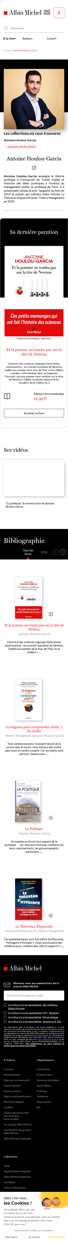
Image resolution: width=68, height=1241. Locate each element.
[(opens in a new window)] (34, 168)
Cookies (8, 1107)
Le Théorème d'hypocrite (34, 926)
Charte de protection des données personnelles (16, 1116)
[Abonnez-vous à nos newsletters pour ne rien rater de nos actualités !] (45, 12)
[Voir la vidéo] (51, 818)
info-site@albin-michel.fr (48, 1039)
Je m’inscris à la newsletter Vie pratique (33, 1017)
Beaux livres (44, 1101)
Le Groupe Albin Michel (17, 1124)
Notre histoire (12, 1074)
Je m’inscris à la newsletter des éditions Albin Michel (33, 1006)
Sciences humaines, (28, 338)
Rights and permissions (17, 1096)
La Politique (34, 829)
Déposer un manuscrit (17, 1080)
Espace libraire (12, 1085)
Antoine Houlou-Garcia (34, 634)
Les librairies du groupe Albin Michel (17, 1131)
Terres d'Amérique (15, 1187)
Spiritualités (44, 1085)
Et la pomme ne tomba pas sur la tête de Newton (34, 351)
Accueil (7, 50)
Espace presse (12, 1091)
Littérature (43, 1069)
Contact (9, 1069)
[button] (56, 552)
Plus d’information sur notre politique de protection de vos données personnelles (34, 1045)
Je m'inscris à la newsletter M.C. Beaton (33, 1013)
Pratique (42, 1091)
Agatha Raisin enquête (17, 1171)
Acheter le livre (34, 413)
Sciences (46, 338)
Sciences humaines (48, 1080)
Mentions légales (14, 1101)
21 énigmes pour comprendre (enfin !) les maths (34, 729)
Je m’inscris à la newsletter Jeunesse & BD (34, 1021)
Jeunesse (42, 1096)
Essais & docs (45, 1074)
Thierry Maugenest (18, 735)
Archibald (9, 1182)
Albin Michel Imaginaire (17, 1138)
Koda (7, 1165)
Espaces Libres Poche (22, 146)
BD (38, 1107)
